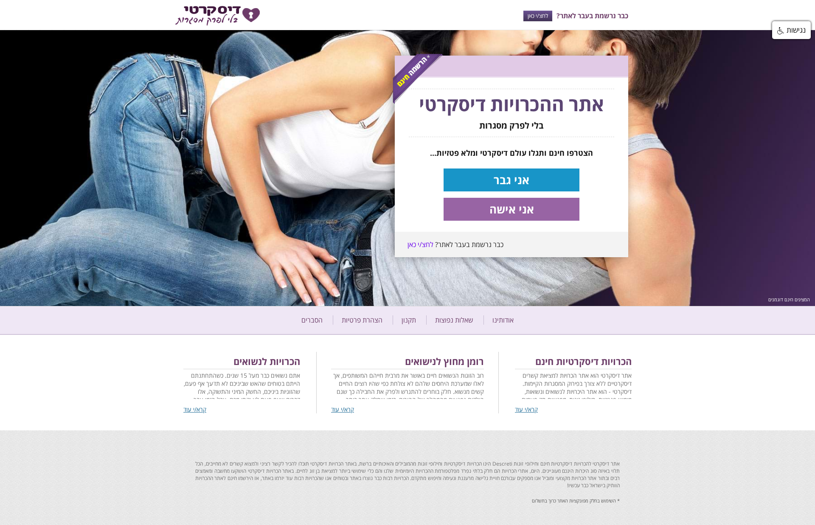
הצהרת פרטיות (362, 320)
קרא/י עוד (526, 409)
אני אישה (511, 209)
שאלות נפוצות (454, 320)
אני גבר (511, 180)
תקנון (409, 320)
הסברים (312, 320)
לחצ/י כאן (538, 16)
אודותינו (503, 320)
